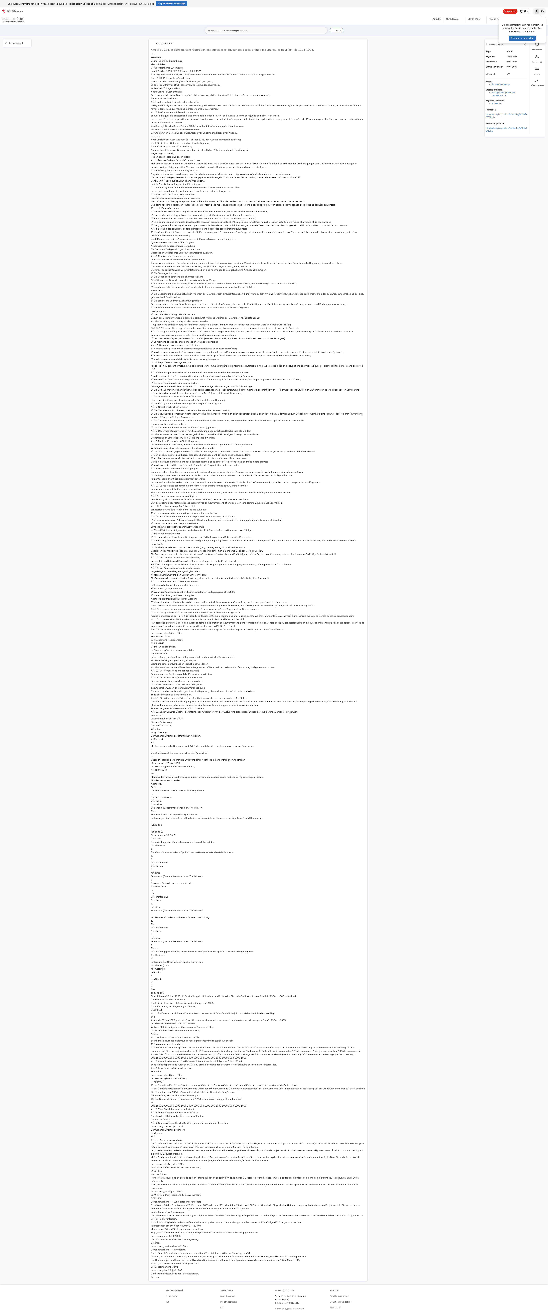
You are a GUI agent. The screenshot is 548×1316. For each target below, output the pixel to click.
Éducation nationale (501, 84)
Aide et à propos (227, 1296)
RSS (168, 1302)
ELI (221, 1307)
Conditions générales (339, 1296)
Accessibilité (335, 1307)
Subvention (497, 103)
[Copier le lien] (499, 110)
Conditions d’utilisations (340, 1302)
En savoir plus (146, 3)
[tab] (537, 46)
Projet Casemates (228, 1302)
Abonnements (172, 1296)
